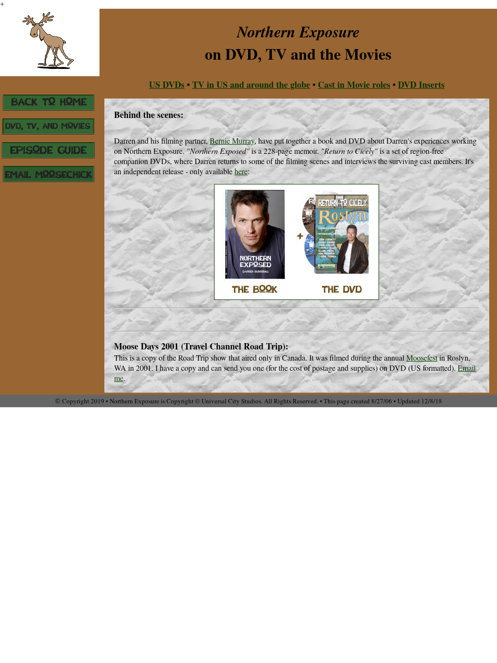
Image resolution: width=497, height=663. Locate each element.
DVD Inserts (421, 84)
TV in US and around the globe (251, 84)
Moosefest (421, 357)
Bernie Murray (232, 140)
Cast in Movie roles (354, 84)
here (241, 171)
